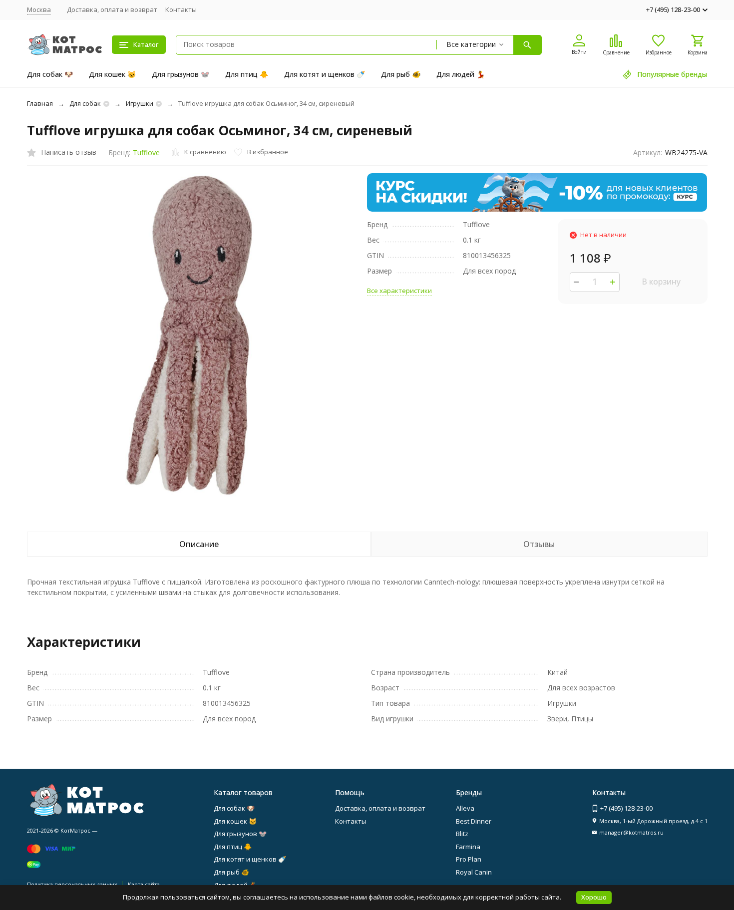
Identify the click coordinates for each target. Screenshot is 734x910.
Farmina (468, 846)
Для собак (85, 103)
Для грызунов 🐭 (180, 74)
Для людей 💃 (460, 74)
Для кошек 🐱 (112, 74)
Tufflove (146, 152)
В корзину (661, 281)
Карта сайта (144, 884)
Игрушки (139, 103)
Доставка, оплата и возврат (112, 9)
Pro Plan (468, 859)
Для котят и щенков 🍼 (324, 74)
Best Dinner (473, 821)
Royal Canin (474, 872)
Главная (40, 103)
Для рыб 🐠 (400, 74)
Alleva (465, 808)
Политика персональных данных (72, 884)
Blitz (462, 833)
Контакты (181, 9)
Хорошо (594, 897)
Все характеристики (399, 290)
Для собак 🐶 (50, 74)
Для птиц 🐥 (246, 74)
